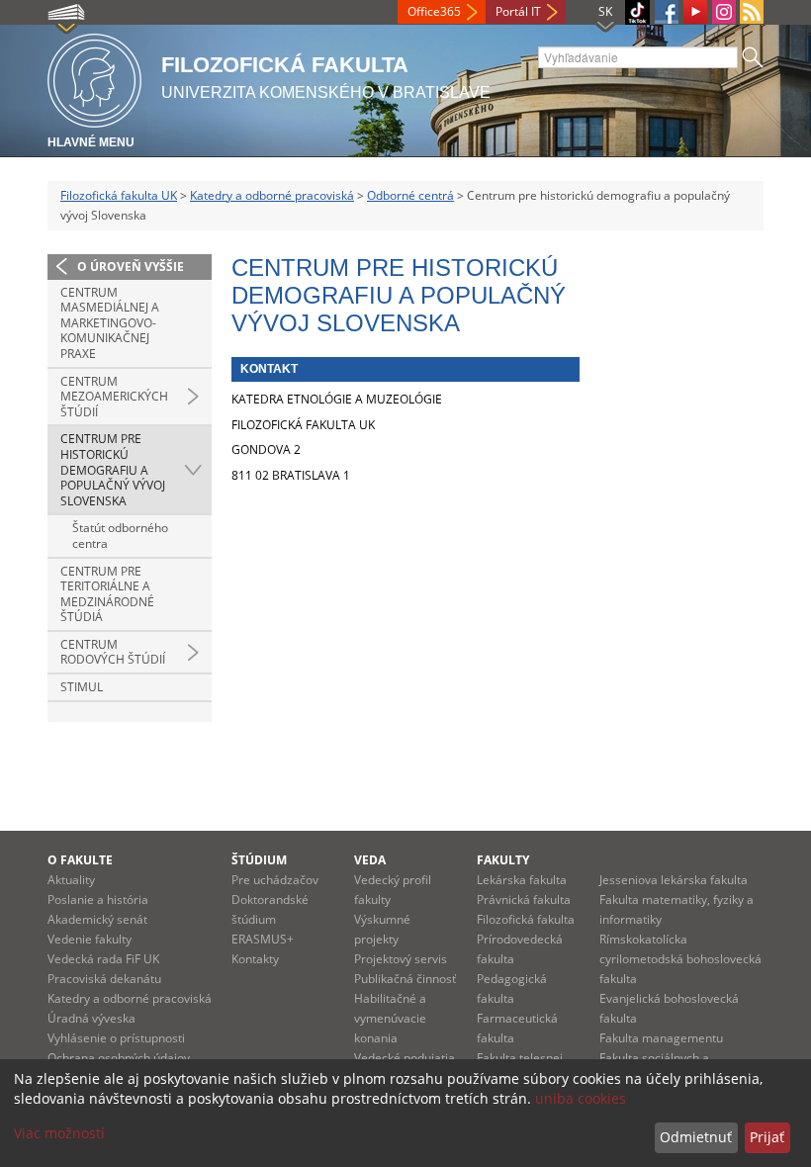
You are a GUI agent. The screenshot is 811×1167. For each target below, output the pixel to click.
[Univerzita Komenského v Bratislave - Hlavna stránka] (94, 77)
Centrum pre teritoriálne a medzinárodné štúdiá (107, 594)
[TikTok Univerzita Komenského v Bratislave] (637, 12)
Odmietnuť (696, 1136)
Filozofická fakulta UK (118, 195)
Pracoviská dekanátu (104, 978)
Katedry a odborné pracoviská (272, 195)
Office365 (434, 11)
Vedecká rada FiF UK (103, 958)
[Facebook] (666, 12)
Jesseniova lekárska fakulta (673, 879)
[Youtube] (695, 12)
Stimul (81, 686)
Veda (370, 860)
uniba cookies (580, 1098)
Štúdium (259, 860)
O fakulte (80, 860)
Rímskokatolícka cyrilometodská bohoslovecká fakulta (680, 959)
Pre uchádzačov (274, 879)
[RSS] (752, 12)
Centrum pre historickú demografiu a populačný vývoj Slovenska (112, 469)
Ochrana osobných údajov (118, 1057)
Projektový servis (400, 958)
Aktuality (71, 879)
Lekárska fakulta (522, 879)
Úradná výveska (91, 1018)
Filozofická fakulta (526, 919)
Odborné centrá (410, 195)
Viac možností (59, 1132)
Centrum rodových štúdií (112, 652)
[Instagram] (724, 12)
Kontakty (255, 958)
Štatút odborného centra (120, 535)
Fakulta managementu (661, 1038)
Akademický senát (97, 919)
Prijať (767, 1136)
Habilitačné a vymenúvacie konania (390, 1018)
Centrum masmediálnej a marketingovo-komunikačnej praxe (109, 323)
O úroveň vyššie (130, 266)
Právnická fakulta (524, 899)
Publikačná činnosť (405, 978)
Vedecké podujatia (404, 1057)
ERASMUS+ (262, 939)
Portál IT (518, 11)
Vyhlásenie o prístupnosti (116, 1038)
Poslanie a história (97, 899)
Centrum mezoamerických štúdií (114, 396)
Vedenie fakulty (89, 939)
